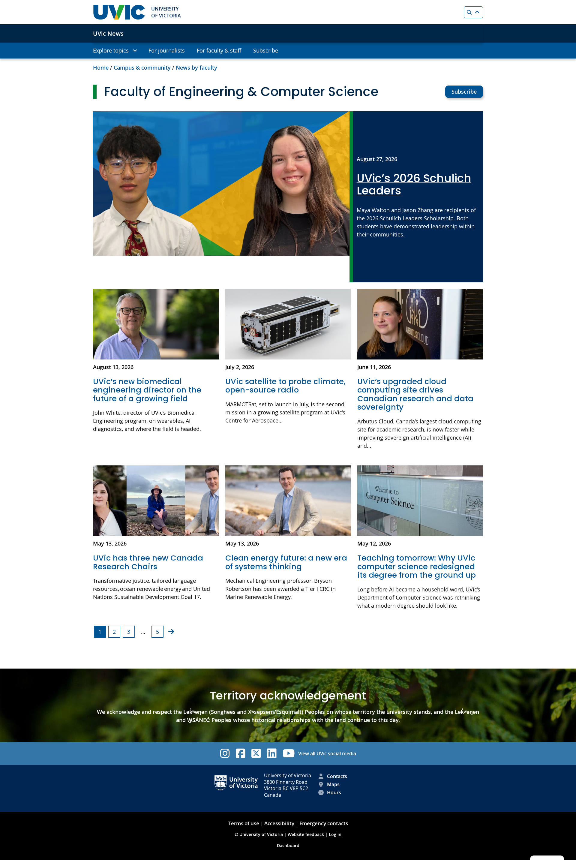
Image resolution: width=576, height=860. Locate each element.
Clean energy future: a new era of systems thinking (286, 562)
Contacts (337, 776)
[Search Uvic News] (473, 12)
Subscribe (464, 91)
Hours (334, 792)
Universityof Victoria (166, 12)
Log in (335, 834)
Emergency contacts (323, 823)
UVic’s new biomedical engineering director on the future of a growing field (147, 390)
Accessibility (279, 823)
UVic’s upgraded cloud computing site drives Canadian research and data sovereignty (415, 394)
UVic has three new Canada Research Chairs (148, 562)
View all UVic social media (327, 753)
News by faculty (196, 67)
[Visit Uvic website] (119, 12)
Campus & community (142, 67)
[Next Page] (171, 631)
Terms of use (243, 823)
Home (101, 67)
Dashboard (288, 845)
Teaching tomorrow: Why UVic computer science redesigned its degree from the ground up (416, 566)
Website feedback (306, 834)
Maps (333, 784)
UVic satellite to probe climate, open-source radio (285, 385)
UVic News (108, 33)
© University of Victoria (259, 834)
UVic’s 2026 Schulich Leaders (414, 184)
